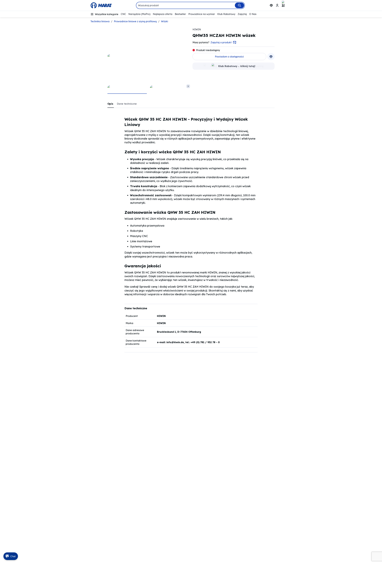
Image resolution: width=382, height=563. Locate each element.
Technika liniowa (100, 21)
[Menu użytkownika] (277, 5)
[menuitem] (104, 14)
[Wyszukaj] (239, 5)
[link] (110, 104)
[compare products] (271, 5)
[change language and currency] (289, 5)
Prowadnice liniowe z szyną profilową (135, 21)
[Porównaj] (271, 56)
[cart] (283, 5)
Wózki (164, 21)
